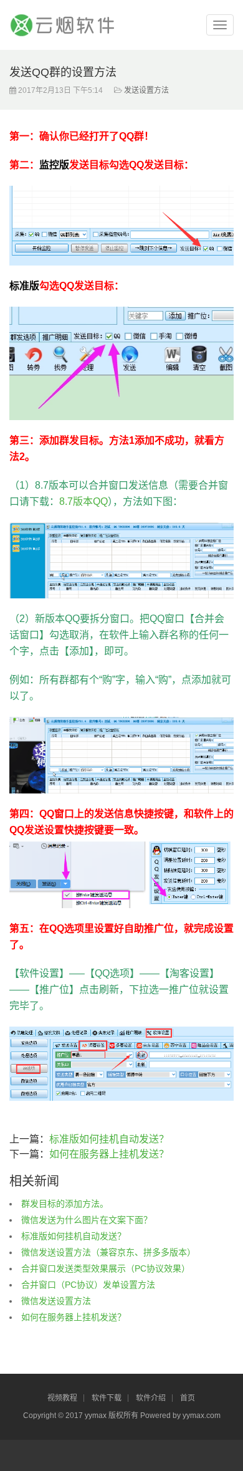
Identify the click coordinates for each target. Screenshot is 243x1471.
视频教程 (62, 1398)
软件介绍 (151, 1398)
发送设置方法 (146, 90)
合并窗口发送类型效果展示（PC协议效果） (105, 1268)
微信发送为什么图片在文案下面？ (86, 1220)
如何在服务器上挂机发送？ (109, 1154)
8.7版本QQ (83, 501)
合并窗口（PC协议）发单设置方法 (88, 1285)
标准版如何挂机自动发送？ (109, 1139)
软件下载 (107, 1398)
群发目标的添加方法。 (64, 1204)
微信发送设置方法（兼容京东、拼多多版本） (108, 1252)
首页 (187, 1398)
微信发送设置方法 (56, 1301)
